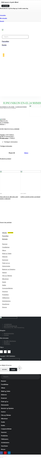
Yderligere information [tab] (11, 142)
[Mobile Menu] (2, 25)
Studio (4, 282)
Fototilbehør (6, 247)
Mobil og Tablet (6, 253)
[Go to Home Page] (0, 105)
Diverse (4, 307)
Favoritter (5, 236)
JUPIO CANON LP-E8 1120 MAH (30, 197)
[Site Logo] (10, 29)
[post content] (10, 181)
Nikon (26, 153)
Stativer (4, 272)
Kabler (4, 285)
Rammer (4, 244)
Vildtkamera (5, 297)
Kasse (13, 369)
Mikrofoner (5, 279)
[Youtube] (5, 351)
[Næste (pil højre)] (2, 457)
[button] (1, 373)
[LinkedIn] (9, 351)
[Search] (26, 36)
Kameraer (5, 260)
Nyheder (5, 239)
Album (4, 250)
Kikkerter (5, 256)
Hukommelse (6, 266)
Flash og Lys (6, 263)
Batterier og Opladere (8, 269)
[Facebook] (1, 351)
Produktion (5, 294)
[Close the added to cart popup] (19, 368)
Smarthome (5, 304)
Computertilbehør (7, 288)
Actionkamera (6, 301)
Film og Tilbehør (7, 275)
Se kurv (4, 369)
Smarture (5, 291)
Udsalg (7, 232)
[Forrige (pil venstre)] (0, 457)
